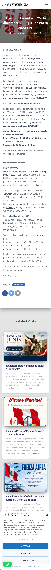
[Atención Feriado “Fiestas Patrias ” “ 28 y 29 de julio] (25, 411)
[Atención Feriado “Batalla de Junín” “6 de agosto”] (25, 346)
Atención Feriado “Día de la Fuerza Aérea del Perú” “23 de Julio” (25, 498)
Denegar (25, 553)
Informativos (18, 284)
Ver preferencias (25, 561)
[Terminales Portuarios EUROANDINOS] (16, 4)
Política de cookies (15, 566)
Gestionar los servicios (25, 539)
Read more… (28, 388)
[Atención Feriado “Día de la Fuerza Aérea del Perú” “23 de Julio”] (25, 477)
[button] (47, 514)
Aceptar (25, 546)
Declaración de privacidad (32, 566)
